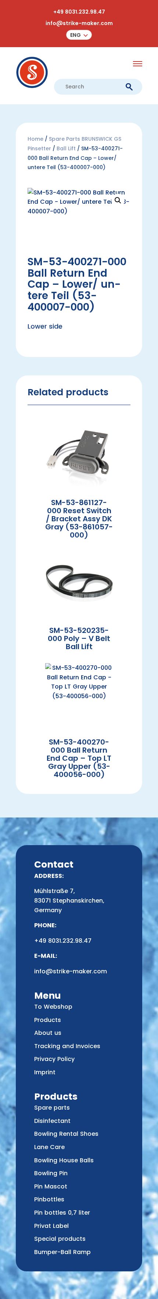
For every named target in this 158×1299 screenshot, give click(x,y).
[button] (79, 35)
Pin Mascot (50, 1186)
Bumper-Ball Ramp (62, 1252)
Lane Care (49, 1147)
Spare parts (52, 1107)
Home (35, 139)
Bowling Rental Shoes (66, 1134)
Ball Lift (66, 148)
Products (47, 1020)
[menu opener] (137, 64)
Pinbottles (49, 1199)
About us (47, 1033)
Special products (60, 1239)
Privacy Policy (54, 1059)
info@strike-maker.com (79, 23)
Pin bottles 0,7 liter (62, 1212)
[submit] (129, 87)
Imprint (44, 1072)
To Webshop (53, 1006)
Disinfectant (52, 1121)
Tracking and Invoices (67, 1046)
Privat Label (51, 1226)
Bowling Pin (51, 1173)
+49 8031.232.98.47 (79, 11)
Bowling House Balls (64, 1160)
